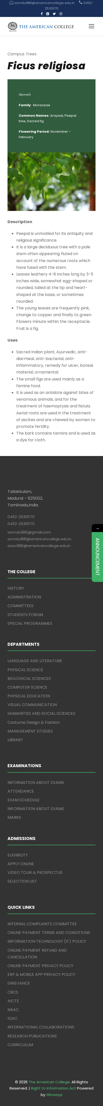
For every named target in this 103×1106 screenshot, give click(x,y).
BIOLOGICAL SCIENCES (29, 678)
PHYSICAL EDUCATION (29, 696)
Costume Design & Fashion (34, 722)
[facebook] (41, 13)
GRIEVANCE (19, 983)
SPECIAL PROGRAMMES (30, 623)
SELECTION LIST (22, 881)
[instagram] (61, 13)
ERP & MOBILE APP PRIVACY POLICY (41, 974)
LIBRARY (15, 740)
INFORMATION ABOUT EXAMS (36, 782)
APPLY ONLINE (21, 864)
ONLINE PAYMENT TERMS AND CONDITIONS (49, 932)
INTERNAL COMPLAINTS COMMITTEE (42, 924)
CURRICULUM (20, 1045)
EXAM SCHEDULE (24, 800)
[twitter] (54, 13)
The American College (49, 1082)
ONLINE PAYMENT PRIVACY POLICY (40, 966)
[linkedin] (47, 13)
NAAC (13, 1010)
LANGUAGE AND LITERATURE (35, 661)
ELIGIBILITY (18, 855)
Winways (54, 1094)
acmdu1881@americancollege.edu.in (39, 539)
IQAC (13, 1018)
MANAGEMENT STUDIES (30, 731)
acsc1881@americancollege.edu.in (39, 545)
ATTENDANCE (21, 791)
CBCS (13, 992)
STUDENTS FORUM (25, 615)
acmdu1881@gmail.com (29, 532)
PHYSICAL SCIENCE (25, 670)
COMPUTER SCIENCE (27, 687)
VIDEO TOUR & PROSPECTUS (35, 872)
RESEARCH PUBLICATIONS (32, 1036)
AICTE (13, 1001)
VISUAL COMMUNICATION (32, 705)
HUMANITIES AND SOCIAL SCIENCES (41, 713)
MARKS (14, 817)
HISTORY (16, 588)
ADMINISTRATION (24, 597)
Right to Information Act (53, 1088)
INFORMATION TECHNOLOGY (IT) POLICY (47, 941)
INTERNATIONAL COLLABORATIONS (41, 1027)
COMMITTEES (21, 606)
